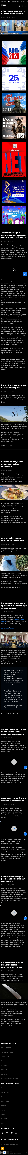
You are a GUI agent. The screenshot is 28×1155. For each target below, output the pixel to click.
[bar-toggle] (26, 6)
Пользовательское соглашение (10, 1078)
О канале (4, 1065)
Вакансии (4, 1069)
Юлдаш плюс (5, 1101)
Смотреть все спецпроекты (9, 1144)
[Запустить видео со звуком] (14, 762)
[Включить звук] (25, 274)
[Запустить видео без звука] (25, 767)
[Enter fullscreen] (26, 1152)
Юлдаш (23, 2)
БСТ (9, 2)
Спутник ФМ (15, 2)
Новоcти (3, 2)
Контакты (4, 1074)
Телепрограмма (6, 1061)
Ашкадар (4, 1105)
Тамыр (3, 1110)
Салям (3, 1114)
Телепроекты (5, 1056)
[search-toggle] (22, 6)
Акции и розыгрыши (7, 1052)
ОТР (2, 1123)
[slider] (7, 33)
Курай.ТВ (4, 1119)
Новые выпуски (6, 1047)
